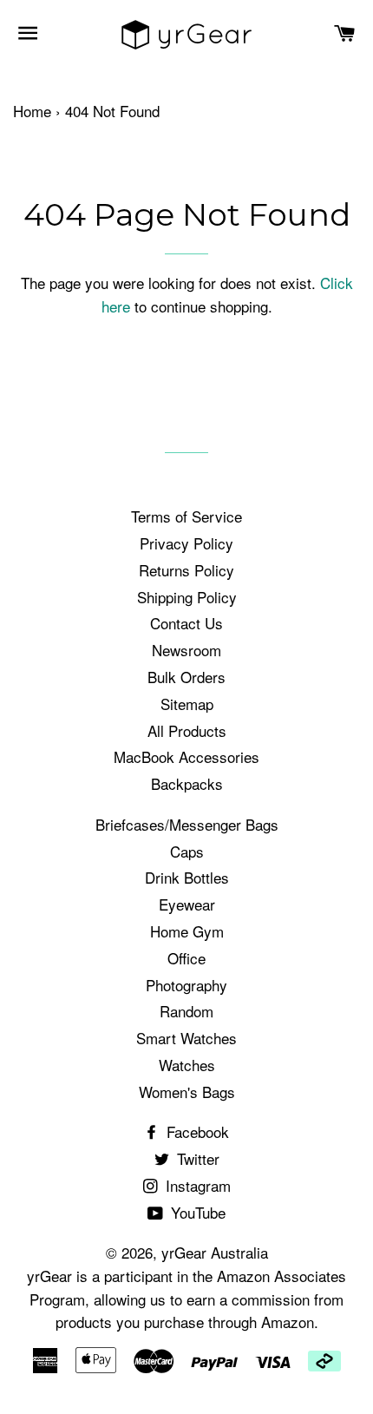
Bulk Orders (186, 676)
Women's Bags (187, 1091)
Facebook (195, 1131)
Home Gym (187, 931)
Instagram (196, 1185)
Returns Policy (186, 570)
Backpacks (187, 783)
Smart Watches (186, 1038)
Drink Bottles (187, 877)
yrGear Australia (214, 1252)
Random (186, 1011)
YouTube (196, 1212)
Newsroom (186, 650)
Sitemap (186, 703)
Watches (187, 1064)
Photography (186, 985)
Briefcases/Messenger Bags (186, 824)
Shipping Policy (187, 597)
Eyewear (187, 904)
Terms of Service (186, 516)
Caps (187, 851)
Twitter (196, 1158)
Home (32, 111)
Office (186, 958)
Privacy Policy (186, 543)
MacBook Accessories (186, 756)
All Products (186, 730)
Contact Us (186, 623)
